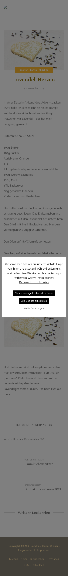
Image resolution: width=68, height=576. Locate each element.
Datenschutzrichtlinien (34, 282)
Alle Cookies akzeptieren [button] (34, 301)
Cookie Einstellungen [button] (34, 308)
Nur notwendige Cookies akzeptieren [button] (34, 293)
